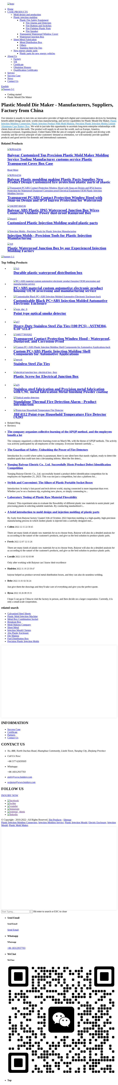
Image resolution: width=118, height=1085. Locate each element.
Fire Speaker (32, 31)
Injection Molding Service (51, 822)
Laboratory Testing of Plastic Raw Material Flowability (42, 497)
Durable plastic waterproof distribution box (48, 273)
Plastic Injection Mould (76, 822)
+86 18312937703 (16, 948)
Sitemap (67, 819)
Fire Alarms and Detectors (38, 23)
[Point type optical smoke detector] (20, 309)
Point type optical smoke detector (40, 313)
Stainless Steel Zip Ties (31, 48)
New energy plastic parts (25, 50)
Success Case (13, 75)
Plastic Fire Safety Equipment (34, 20)
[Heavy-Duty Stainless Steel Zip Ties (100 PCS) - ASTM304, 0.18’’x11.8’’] (17, 322)
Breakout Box (14, 622)
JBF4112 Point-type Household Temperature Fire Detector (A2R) (60, 415)
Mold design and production (27, 14)
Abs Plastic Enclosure (18, 633)
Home (10, 9)
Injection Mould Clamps (19, 630)
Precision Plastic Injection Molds (91, 123)
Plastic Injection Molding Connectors (19, 822)
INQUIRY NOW (9, 795)
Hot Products (55, 819)
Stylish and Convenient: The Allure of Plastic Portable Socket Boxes (50, 482)
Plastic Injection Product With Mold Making (52, 123)
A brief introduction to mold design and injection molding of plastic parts (53, 512)
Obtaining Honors (22, 67)
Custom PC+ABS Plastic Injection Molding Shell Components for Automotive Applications (52, 352)
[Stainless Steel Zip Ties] (18, 359)
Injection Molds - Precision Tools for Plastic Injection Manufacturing (49, 236)
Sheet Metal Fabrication (25, 39)
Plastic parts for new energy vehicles (37, 53)
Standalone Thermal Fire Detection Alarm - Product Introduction (55, 403)
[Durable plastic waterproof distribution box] (16, 268)
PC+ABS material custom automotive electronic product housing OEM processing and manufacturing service (58, 289)
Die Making (13, 635)
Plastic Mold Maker (18, 825)
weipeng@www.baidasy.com (21, 782)
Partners (11, 735)
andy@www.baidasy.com (19, 777)
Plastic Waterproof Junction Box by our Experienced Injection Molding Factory (56, 249)
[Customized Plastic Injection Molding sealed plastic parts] (12, 218)
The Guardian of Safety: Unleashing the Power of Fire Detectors (47, 449)
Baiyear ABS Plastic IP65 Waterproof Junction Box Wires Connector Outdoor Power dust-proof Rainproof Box (53, 211)
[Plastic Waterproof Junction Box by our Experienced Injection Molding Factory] (10, 244)
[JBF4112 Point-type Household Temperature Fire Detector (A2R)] (38, 410)
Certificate (19, 64)
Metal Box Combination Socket (22, 619)
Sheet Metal (13, 627)
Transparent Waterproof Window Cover (39, 34)
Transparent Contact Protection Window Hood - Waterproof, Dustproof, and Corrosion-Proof (62, 340)
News (10, 78)
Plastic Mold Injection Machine (22, 616)
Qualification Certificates (26, 70)
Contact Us (12, 81)
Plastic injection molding (25, 17)
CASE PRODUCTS (17, 11)
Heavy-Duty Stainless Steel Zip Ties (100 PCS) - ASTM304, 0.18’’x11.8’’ (60, 327)
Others (23, 45)
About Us (12, 56)
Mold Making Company (19, 624)
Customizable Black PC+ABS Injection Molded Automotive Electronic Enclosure (60, 302)
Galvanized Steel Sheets (19, 613)
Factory (17, 59)
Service (11, 73)
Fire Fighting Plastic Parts (38, 28)
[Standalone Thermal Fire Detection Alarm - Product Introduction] (26, 397)
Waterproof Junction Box (32, 36)
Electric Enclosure (97, 822)
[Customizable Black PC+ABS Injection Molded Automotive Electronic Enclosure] (57, 296)
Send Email (13, 930)
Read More (12, 170)
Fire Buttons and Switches (38, 25)
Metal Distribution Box (31, 42)
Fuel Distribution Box (18, 638)
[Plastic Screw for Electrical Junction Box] (35, 372)
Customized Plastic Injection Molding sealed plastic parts (52, 223)
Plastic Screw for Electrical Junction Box (46, 376)
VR (15, 61)
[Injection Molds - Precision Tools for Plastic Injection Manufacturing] (41, 231)
